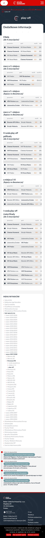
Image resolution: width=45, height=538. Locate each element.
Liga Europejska (10, 304)
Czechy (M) (11, 395)
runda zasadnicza (14, 363)
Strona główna (6, 9)
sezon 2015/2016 (11, 337)
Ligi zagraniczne (17, 9)
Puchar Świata (9, 439)
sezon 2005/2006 (11, 415)
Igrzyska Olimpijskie (11, 434)
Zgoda (9, 535)
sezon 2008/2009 (11, 352)
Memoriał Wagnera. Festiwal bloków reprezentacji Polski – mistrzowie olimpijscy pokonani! (23, 458)
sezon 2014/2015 (11, 339)
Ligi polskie (8, 300)
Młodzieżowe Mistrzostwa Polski (15, 430)
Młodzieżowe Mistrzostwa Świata (15, 311)
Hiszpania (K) (11, 387)
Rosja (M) (10, 371)
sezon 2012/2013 (11, 343)
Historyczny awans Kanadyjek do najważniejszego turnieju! (23, 475)
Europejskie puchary (11, 426)
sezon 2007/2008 (29, 9)
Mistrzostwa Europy (11, 309)
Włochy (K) (11, 358)
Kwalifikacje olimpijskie (12, 306)
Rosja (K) (10, 374)
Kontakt (30, 520)
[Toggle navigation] (42, 3)
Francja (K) (10, 393)
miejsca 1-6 (12, 365)
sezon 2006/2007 (11, 413)
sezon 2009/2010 (11, 350)
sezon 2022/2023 (11, 322)
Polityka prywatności (35, 525)
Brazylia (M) (11, 397)
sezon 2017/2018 (11, 332)
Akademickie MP (10, 443)
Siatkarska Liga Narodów (13, 302)
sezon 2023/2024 (11, 319)
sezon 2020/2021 (11, 326)
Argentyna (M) (12, 406)
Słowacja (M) (11, 361)
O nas (30, 512)
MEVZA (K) (11, 382)
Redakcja (31, 515)
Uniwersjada (9, 423)
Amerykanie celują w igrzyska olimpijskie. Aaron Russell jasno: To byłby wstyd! (22, 484)
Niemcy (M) (11, 376)
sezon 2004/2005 (11, 417)
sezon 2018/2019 (11, 330)
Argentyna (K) (11, 408)
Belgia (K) (10, 404)
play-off (11, 367)
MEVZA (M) (11, 380)
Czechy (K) (10, 410)
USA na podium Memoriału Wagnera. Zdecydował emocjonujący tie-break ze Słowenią (20, 467)
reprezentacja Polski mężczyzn (23, 455)
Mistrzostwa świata (11, 432)
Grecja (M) (10, 389)
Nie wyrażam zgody (19, 535)
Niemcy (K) (11, 378)
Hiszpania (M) (11, 384)
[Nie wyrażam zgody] (42, 532)
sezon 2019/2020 (11, 328)
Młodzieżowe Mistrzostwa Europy (16, 421)
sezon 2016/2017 (11, 335)
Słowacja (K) (11, 369)
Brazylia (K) (11, 400)
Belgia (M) (10, 402)
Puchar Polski (9, 428)
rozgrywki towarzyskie (21, 464)
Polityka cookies (33, 522)
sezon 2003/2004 (11, 419)
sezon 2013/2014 (11, 341)
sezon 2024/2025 (11, 317)
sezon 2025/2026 (11, 315)
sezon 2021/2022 (11, 324)
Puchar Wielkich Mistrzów (13, 441)
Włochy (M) (11, 356)
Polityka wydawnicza (35, 517)
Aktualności (9, 455)
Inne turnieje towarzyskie (13, 445)
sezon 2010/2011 (11, 348)
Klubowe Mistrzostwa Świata (14, 436)
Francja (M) (11, 391)
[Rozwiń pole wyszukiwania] (4, 3)
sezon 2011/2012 (11, 345)
